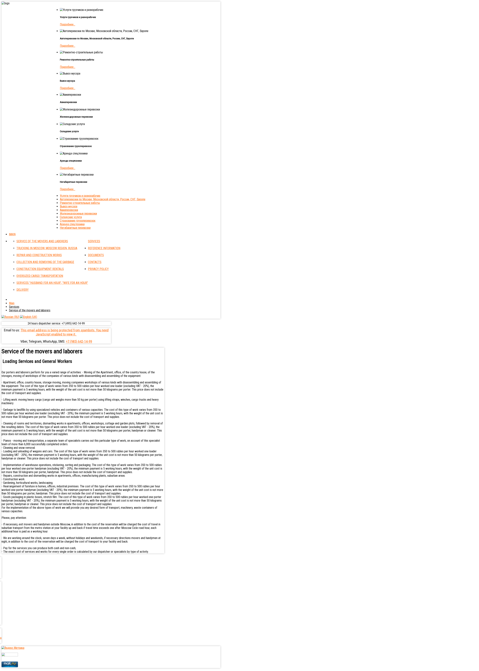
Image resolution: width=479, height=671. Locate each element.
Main (12, 234)
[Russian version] (10, 317)
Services (94, 241)
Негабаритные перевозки (75, 228)
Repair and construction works (39, 255)
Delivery (22, 290)
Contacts (94, 262)
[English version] (28, 317)
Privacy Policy (98, 269)
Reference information (104, 248)
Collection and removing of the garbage (45, 262)
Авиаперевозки (69, 210)
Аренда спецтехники (72, 224)
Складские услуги (71, 217)
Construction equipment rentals (40, 269)
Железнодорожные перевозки (78, 213)
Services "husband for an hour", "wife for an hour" (52, 283)
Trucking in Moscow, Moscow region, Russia (46, 248)
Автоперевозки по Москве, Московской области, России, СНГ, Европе (102, 199)
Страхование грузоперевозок (77, 220)
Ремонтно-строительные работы (80, 203)
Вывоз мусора (68, 206)
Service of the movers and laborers (42, 241)
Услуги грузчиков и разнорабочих (80, 196)
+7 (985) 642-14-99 (79, 341)
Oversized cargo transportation (39, 276)
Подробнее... (67, 24)
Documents (96, 255)
